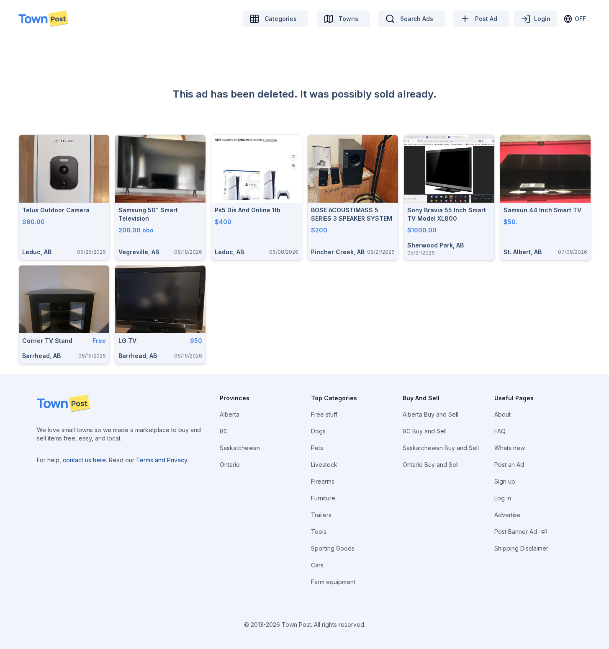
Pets (317, 447)
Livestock (324, 464)
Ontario (230, 464)
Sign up (504, 481)
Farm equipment (333, 581)
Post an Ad (509, 464)
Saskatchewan (240, 447)
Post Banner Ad (515, 531)
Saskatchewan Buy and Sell (441, 447)
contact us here (84, 460)
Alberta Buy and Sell (430, 414)
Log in (502, 498)
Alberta (229, 414)
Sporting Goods (333, 548)
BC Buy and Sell (425, 431)
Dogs (318, 431)
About (502, 414)
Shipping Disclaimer (521, 548)
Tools (318, 531)
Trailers (321, 514)
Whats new (509, 447)
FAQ (500, 431)
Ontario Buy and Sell (431, 464)
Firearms (322, 481)
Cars (317, 565)
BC (224, 431)
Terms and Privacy (161, 460)
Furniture (323, 498)
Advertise (507, 514)
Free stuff (324, 414)
